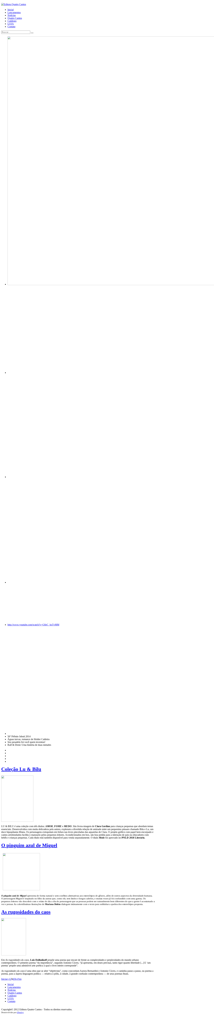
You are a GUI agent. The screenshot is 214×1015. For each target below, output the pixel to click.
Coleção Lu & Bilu (21, 769)
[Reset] (32, 32)
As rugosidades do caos (25, 912)
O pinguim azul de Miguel (29, 845)
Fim (19, 979)
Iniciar (4, 979)
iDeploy (20, 1012)
